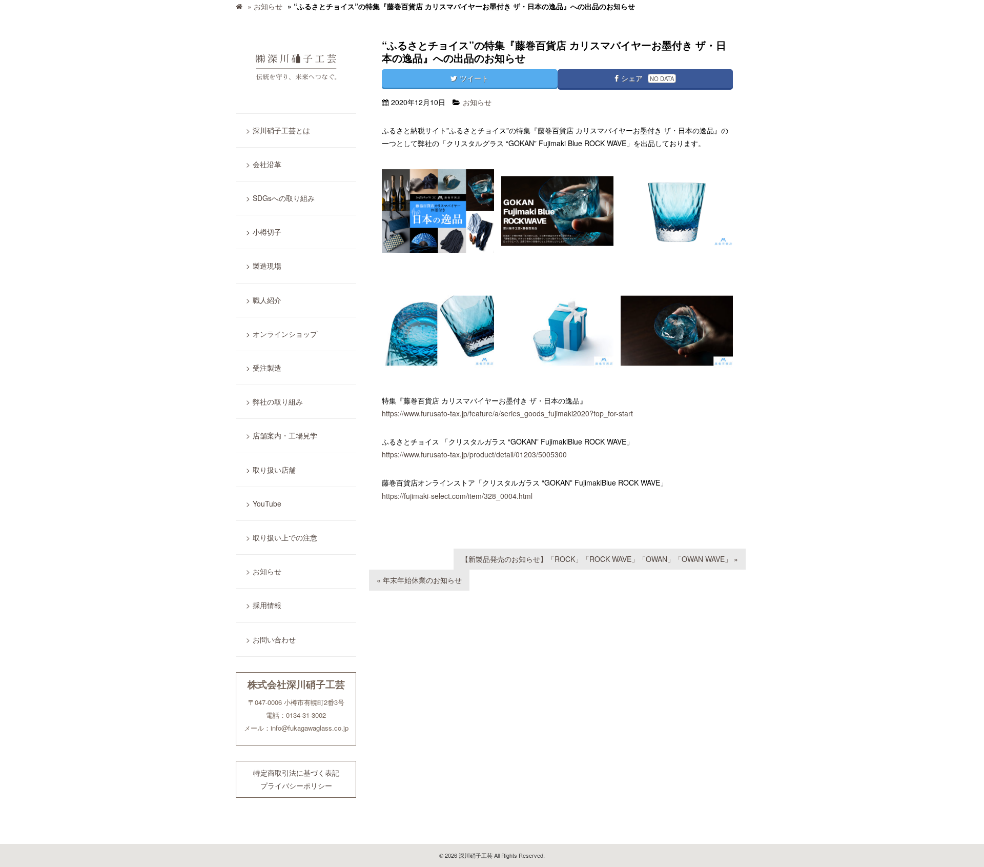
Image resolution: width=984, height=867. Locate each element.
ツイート (474, 78)
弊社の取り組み (278, 401)
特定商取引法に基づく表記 (296, 773)
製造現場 (267, 265)
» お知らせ (265, 6)
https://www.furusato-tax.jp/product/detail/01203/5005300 (474, 454)
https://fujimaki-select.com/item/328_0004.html (457, 496)
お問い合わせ (274, 639)
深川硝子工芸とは (281, 130)
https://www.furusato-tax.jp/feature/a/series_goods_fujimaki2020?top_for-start (507, 413)
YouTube (267, 503)
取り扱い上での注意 (285, 537)
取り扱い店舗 (274, 470)
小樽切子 (267, 232)
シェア (647, 78)
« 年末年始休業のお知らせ (419, 580)
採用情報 (267, 605)
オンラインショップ (285, 334)
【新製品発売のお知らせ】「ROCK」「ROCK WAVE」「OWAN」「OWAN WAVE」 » (599, 559)
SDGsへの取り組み (284, 198)
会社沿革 (267, 164)
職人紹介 (267, 300)
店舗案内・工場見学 (285, 435)
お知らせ (267, 571)
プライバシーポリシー (296, 785)
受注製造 (267, 367)
